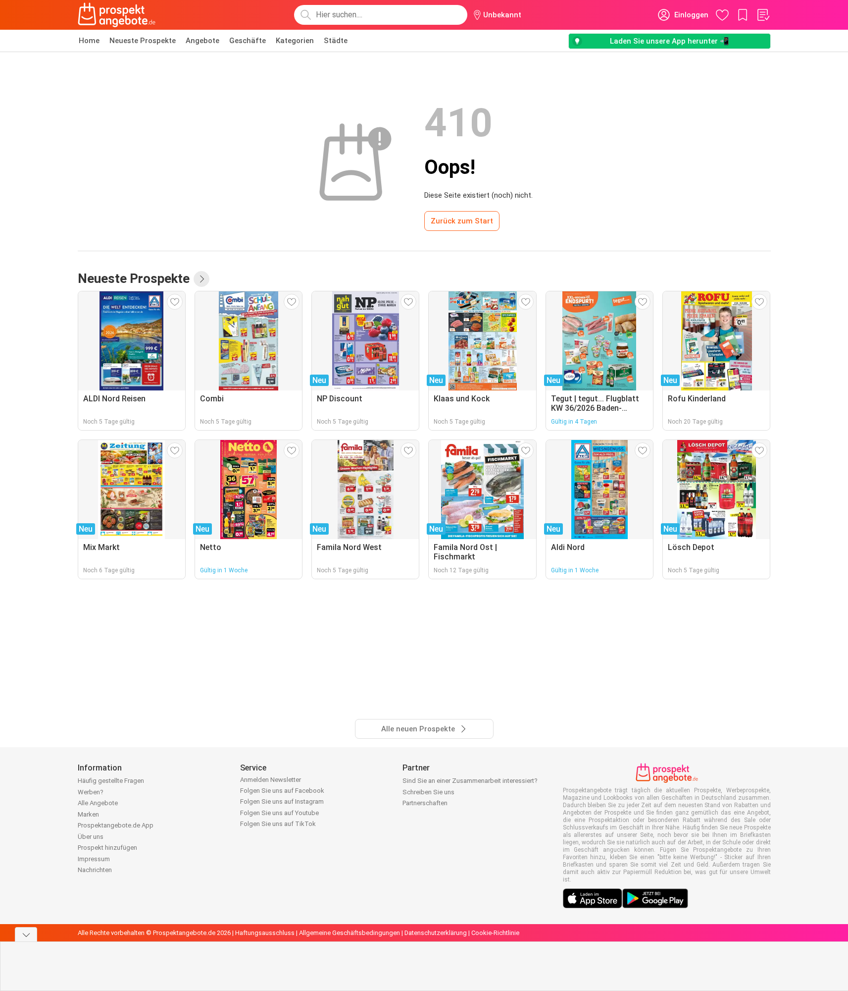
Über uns (90, 836)
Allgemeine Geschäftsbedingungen (349, 932)
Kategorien (295, 40)
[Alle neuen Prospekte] (201, 279)
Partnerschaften (425, 803)
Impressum (94, 859)
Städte (336, 40)
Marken (88, 814)
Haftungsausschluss (265, 932)
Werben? (90, 792)
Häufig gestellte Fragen (111, 780)
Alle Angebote (98, 803)
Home (89, 40)
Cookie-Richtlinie (495, 932)
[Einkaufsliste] (763, 15)
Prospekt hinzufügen (107, 847)
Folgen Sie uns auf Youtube (279, 813)
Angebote (202, 40)
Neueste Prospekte (142, 40)
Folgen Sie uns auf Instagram (282, 801)
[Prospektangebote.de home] (117, 14)
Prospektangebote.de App (115, 825)
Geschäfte (247, 40)
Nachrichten (95, 870)
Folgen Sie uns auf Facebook (282, 790)
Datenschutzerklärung (435, 932)
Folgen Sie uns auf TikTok (278, 823)
